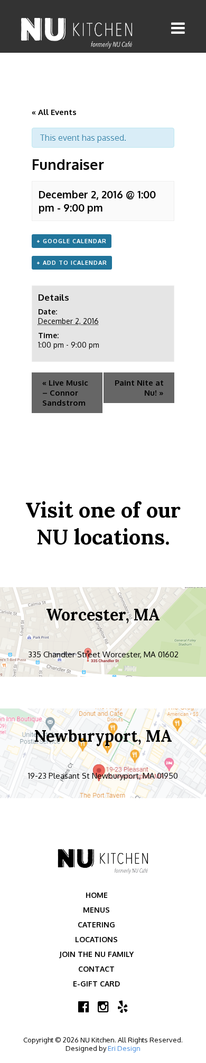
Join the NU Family (96, 954)
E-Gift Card (96, 983)
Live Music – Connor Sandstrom (65, 393)
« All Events (54, 112)
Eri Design (124, 1048)
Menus (96, 909)
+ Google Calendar (71, 241)
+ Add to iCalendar (71, 262)
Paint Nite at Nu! (139, 388)
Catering (96, 924)
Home (97, 894)
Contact (96, 968)
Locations (96, 939)
